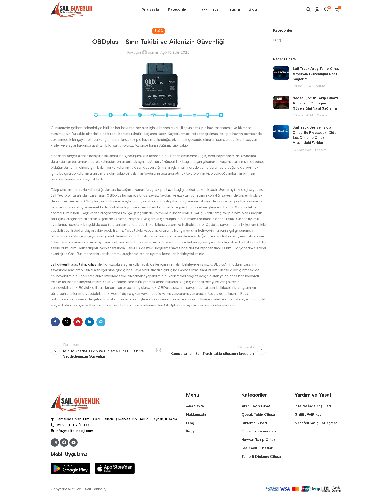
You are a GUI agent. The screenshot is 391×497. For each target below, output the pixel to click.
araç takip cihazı (160, 189)
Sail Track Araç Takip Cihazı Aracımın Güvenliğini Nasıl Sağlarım (317, 73)
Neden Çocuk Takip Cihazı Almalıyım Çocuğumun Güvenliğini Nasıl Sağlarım (315, 103)
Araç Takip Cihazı (256, 406)
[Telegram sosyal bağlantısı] (100, 321)
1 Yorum (319, 86)
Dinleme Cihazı (254, 423)
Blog (158, 30)
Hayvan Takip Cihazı (258, 439)
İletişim (192, 431)
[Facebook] (64, 442)
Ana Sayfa (195, 406)
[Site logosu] (71, 9)
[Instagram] (55, 442)
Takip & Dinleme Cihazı (261, 456)
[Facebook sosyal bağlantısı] (55, 321)
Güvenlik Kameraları (258, 431)
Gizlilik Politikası (308, 414)
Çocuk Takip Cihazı (258, 414)
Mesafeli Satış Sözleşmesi (316, 423)
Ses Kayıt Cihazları (257, 448)
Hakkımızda (196, 414)
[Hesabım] (317, 9)
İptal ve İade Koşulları (312, 406)
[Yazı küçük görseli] (281, 77)
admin (153, 52)
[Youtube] (73, 442)
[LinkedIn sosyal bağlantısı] (89, 321)
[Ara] (308, 9)
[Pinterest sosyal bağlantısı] (78, 321)
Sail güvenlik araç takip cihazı (74, 264)
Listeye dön (158, 350)
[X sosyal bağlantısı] (66, 321)
